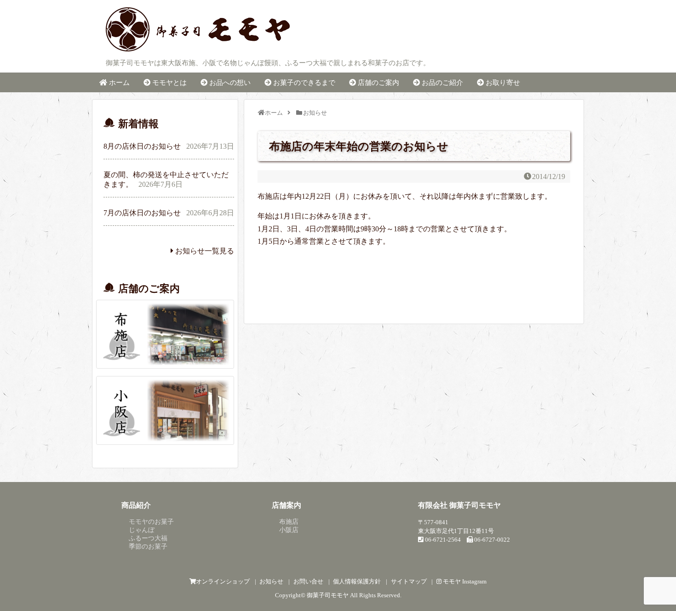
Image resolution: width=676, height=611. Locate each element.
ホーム (118, 82)
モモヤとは (168, 82)
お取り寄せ (502, 82)
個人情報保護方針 (357, 581)
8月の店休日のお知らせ (142, 146)
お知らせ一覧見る (203, 251)
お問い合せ (308, 581)
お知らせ (271, 581)
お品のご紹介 (441, 82)
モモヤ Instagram (464, 581)
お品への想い (229, 82)
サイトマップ (409, 581)
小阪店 (288, 530)
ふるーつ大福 (148, 538)
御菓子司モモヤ (328, 595)
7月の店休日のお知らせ (142, 213)
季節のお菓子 (148, 546)
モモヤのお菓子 (151, 521)
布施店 (288, 521)
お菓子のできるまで (303, 82)
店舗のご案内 (377, 82)
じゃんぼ (142, 530)
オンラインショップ (223, 581)
